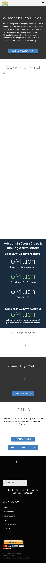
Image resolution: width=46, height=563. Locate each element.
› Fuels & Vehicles (9, 524)
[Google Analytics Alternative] (7, 549)
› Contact (6, 529)
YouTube (17, 493)
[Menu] (43, 3)
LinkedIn (34, 490)
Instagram (28, 493)
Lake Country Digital (23, 558)
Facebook (20, 490)
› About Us (7, 507)
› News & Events (9, 516)
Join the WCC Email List (15, 483)
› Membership (8, 511)
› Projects (6, 520)
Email (10, 490)
